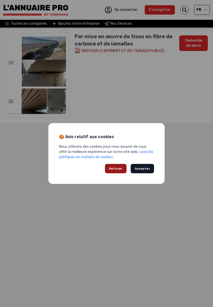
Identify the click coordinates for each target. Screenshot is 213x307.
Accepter (142, 168)
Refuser (115, 168)
